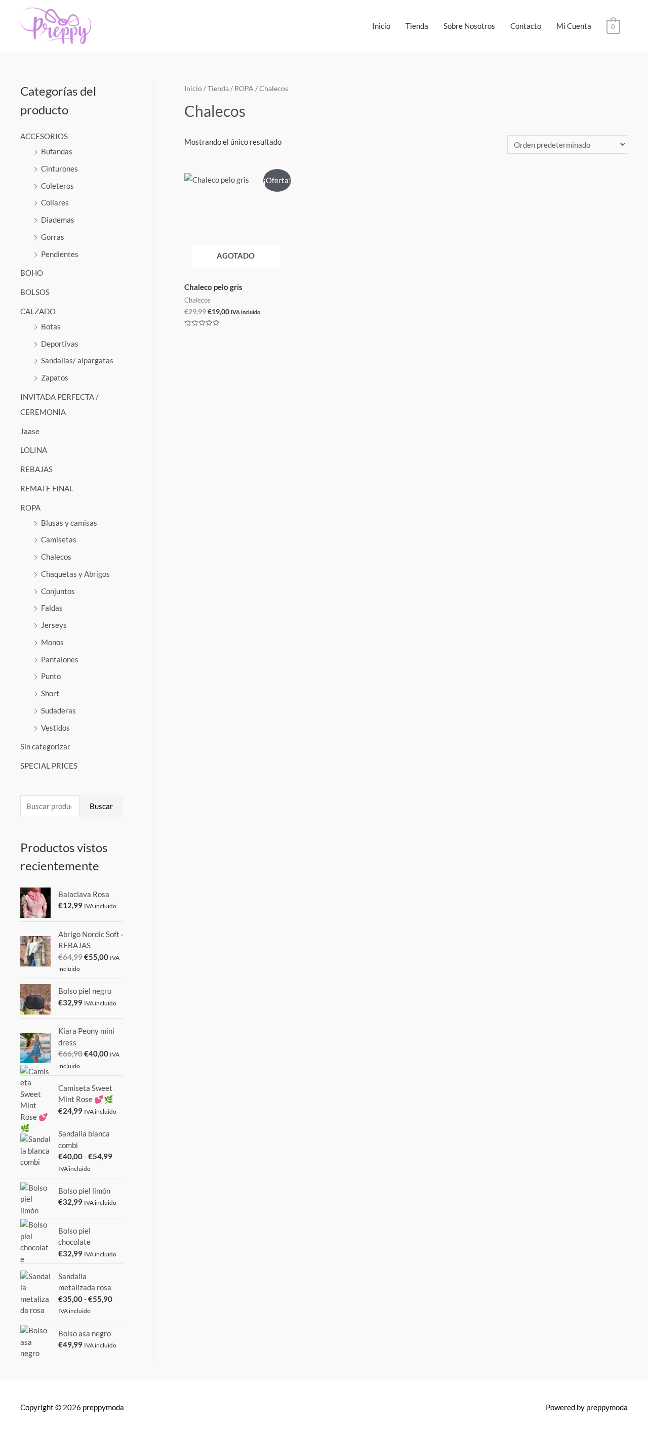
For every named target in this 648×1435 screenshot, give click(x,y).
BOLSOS (35, 292)
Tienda (417, 25)
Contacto (525, 25)
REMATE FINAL (46, 488)
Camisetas (58, 539)
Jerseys (54, 624)
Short (50, 693)
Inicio (381, 25)
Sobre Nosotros (469, 25)
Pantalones (59, 659)
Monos (52, 642)
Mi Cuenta (573, 25)
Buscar (101, 806)
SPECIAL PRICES (48, 765)
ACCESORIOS (44, 136)
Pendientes (59, 254)
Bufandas (56, 151)
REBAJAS (36, 469)
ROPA (30, 507)
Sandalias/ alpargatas (77, 360)
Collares (55, 202)
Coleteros (57, 185)
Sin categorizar (45, 746)
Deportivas (59, 343)
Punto (51, 676)
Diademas (57, 219)
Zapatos (54, 377)
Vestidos (55, 727)
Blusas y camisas (69, 522)
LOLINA (33, 449)
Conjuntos (58, 591)
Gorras (52, 236)
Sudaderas (58, 710)
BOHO (31, 272)
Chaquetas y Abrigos (75, 573)
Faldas (52, 607)
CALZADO (38, 311)
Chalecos (56, 556)
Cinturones (59, 168)
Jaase (29, 431)
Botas (51, 326)
